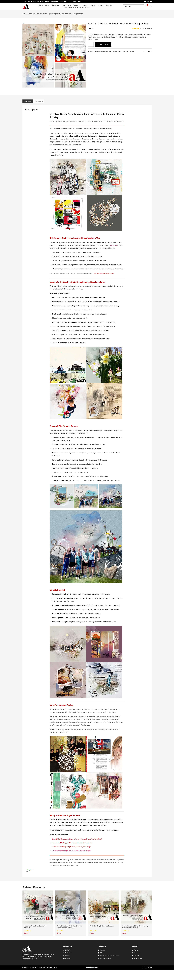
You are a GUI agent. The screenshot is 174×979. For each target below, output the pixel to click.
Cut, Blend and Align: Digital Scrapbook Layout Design (71, 847)
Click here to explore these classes (103, 273)
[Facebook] (145, 1)
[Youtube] (151, 1)
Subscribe (109, 5)
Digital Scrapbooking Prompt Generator (76, 7)
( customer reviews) (146, 28)
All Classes (99, 51)
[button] (23, 23)
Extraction (113, 245)
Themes (84, 5)
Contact (100, 5)
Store (63, 5)
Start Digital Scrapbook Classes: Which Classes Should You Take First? (77, 839)
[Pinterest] (148, 967)
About (47, 5)
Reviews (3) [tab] (39, 101)
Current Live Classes (34, 14)
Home (41, 5)
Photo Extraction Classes (126, 51)
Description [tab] (27, 101)
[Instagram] (148, 1)
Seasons (76, 5)
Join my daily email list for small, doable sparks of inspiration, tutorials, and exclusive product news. (51, 1)
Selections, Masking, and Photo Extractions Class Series (72, 843)
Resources (55, 5)
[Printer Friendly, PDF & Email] (30, 870)
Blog (69, 5)
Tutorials (92, 5)
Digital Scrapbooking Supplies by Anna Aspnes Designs (71, 851)
